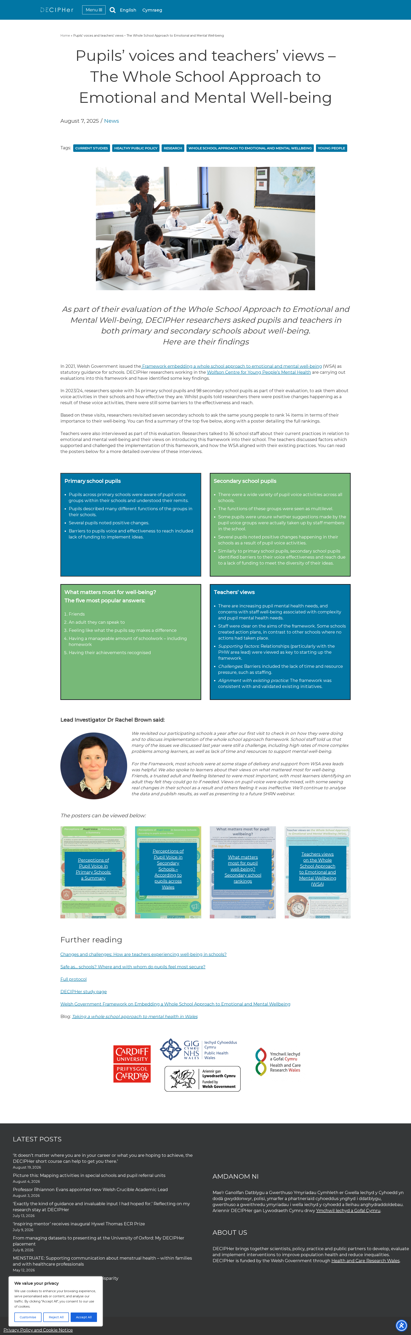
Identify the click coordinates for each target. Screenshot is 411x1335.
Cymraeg (152, 10)
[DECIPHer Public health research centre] (57, 9)
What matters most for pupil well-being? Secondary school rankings (243, 869)
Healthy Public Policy (135, 148)
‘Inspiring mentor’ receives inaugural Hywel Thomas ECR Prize (79, 1223)
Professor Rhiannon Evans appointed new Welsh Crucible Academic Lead (90, 1189)
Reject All (56, 1317)
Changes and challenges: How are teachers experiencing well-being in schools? (143, 954)
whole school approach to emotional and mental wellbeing (250, 148)
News (111, 121)
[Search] (112, 10)
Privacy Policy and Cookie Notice (38, 1330)
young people (331, 148)
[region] (56, 1301)
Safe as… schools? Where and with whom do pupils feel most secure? (133, 966)
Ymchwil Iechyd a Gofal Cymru (348, 1210)
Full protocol (73, 979)
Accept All (84, 1317)
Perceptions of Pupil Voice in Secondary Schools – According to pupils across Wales (168, 869)
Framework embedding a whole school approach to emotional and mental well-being (231, 366)
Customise (28, 1317)
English (128, 10)
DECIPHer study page (83, 991)
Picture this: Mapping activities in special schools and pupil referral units (90, 1175)
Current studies (91, 148)
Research (173, 148)
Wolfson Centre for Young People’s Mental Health (259, 372)
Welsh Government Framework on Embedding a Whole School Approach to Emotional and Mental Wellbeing (175, 1004)
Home (65, 35)
